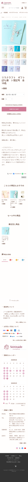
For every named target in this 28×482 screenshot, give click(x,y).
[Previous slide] (1, 218)
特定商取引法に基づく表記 (13, 462)
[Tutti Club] (22, 7)
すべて (4, 259)
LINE (25, 173)
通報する (24, 177)
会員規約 (17, 458)
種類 (3, 94)
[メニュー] (3, 7)
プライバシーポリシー (13, 460)
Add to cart (14, 109)
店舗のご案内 (23, 443)
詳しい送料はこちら (21, 322)
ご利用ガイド (24, 2)
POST (10, 173)
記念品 (6, 12)
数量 (3, 99)
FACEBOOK (18, 173)
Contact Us (10, 458)
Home (3, 17)
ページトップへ (14, 300)
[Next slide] (26, 218)
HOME (7, 456)
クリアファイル (14, 12)
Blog (20, 456)
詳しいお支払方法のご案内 (19, 340)
